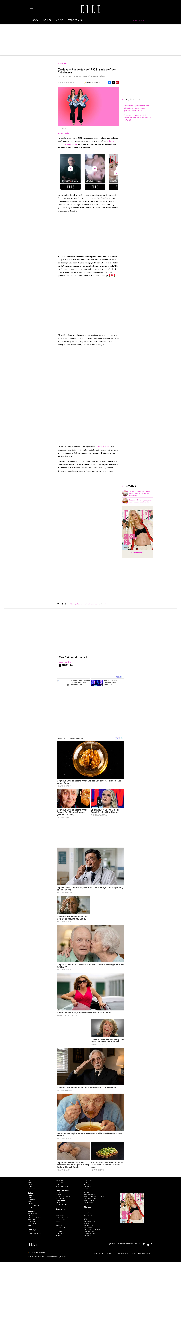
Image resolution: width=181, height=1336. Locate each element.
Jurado (30, 1225)
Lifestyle (59, 1203)
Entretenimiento (34, 1233)
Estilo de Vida (33, 1223)
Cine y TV (59, 1182)
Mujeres (59, 1225)
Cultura (31, 1207)
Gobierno (60, 1233)
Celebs (59, 20)
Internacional (62, 1217)
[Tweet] (113, 82)
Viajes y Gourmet (34, 1205)
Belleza (47, 20)
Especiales (88, 1215)
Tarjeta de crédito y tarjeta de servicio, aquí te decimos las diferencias (139, 494)
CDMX (86, 1182)
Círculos (31, 1199)
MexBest (31, 1211)
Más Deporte (61, 1201)
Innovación (89, 1231)
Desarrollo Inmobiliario (94, 1197)
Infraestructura (90, 1199)
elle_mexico (145, 1244)
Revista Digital (137, 552)
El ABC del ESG (89, 1233)
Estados (87, 1184)
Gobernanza (89, 1225)
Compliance (123, 1253)
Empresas (59, 1211)
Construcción (90, 1195)
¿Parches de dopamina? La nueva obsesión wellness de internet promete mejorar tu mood (136, 108)
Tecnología (60, 1219)
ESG (57, 1223)
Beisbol (59, 1195)
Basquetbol (60, 1199)
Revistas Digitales (138, 20)
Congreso (88, 1180)
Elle (29, 1181)
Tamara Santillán (65, 662)
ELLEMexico (140, 1244)
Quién (30, 1193)
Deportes (59, 1180)
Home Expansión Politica (66, 1213)
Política (59, 1231)
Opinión (87, 1186)
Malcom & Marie (103, 446)
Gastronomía (33, 1213)
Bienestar (31, 1221)
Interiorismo (89, 1203)
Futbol (58, 1193)
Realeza (31, 1197)
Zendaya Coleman (77, 604)
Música (59, 1184)
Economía (60, 1215)
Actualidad (88, 1209)
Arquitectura (89, 1201)
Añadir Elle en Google (92, 82)
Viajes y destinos (34, 1217)
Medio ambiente (90, 1221)
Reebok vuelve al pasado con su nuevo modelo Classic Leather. (140, 501)
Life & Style (32, 1229)
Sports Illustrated (63, 1191)
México (59, 1235)
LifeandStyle (61, 1227)
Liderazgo (88, 1211)
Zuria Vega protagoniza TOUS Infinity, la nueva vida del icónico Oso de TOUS (137, 117)
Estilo (30, 1231)
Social (86, 1223)
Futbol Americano (63, 1197)
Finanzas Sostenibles (92, 1229)
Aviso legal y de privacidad (105, 1253)
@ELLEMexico (67, 665)
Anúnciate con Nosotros (141, 1253)
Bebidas (31, 1215)
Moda (35, 20)
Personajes (32, 1219)
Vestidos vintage (92, 604)
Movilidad (88, 1227)
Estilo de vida (75, 20)
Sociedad (88, 1188)
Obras (58, 1221)
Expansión (60, 1209)
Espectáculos (33, 1195)
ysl (104, 604)
